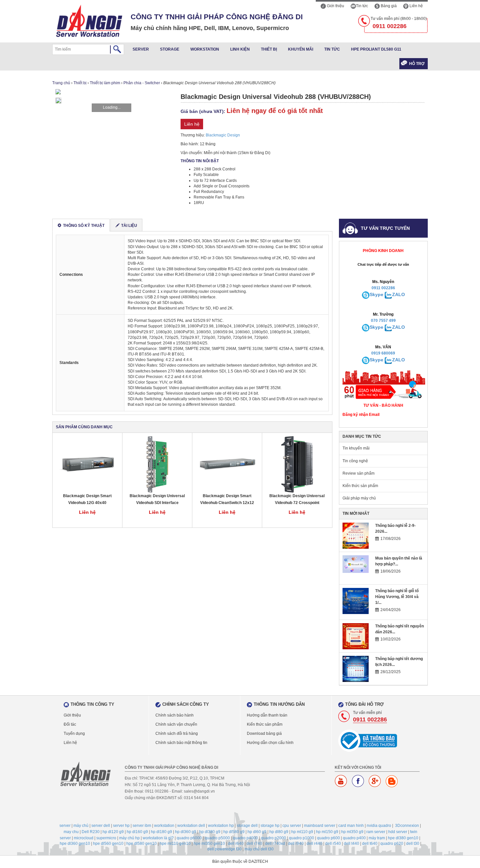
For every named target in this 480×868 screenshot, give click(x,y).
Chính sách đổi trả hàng (176, 733)
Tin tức (362, 6)
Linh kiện (240, 49)
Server (141, 49)
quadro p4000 (245, 838)
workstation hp (221, 825)
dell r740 (254, 843)
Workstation (204, 49)
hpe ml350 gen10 (209, 843)
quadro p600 (328, 838)
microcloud (83, 838)
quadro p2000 (273, 838)
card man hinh (351, 825)
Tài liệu (129, 225)
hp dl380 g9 (209, 831)
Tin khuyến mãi (356, 448)
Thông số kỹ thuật (83, 225)
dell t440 (351, 843)
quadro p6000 (189, 838)
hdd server (397, 831)
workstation (164, 825)
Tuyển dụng (74, 733)
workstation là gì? (158, 838)
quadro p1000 (301, 838)
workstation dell (191, 825)
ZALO (398, 294)
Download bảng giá (264, 733)
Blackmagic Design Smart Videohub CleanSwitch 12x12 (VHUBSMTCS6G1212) (227, 500)
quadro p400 (354, 838)
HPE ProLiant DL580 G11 (376, 49)
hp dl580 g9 (234, 831)
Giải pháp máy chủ (359, 498)
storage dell (247, 825)
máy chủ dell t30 (259, 849)
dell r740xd (275, 843)
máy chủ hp (129, 838)
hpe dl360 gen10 (75, 843)
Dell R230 (91, 831)
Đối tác (70, 724)
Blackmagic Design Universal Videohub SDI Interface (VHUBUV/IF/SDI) (157, 500)
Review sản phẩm (359, 473)
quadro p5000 (217, 838)
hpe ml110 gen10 (175, 843)
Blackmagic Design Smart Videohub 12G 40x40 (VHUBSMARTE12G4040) (87, 500)
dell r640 (236, 843)
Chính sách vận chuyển (176, 724)
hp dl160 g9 (137, 831)
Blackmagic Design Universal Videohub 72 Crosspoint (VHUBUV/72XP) (297, 500)
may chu (71, 831)
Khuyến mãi (300, 49)
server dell (100, 825)
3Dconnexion (407, 825)
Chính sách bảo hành (174, 715)
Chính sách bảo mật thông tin (181, 742)
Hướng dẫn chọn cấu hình (270, 742)
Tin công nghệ (355, 461)
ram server (375, 831)
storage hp (270, 825)
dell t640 (369, 843)
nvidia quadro (379, 825)
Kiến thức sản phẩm (360, 485)
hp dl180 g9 (161, 831)
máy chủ (80, 825)
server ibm (142, 825)
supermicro (106, 838)
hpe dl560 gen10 (108, 843)
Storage (169, 49)
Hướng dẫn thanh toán (267, 715)
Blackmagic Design (223, 135)
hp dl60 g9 (257, 831)
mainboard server (319, 825)
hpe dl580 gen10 (141, 843)
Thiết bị (269, 49)
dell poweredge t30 (224, 849)
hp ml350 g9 (352, 831)
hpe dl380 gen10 (403, 838)
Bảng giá (388, 6)
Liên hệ (415, 6)
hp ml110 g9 (302, 831)
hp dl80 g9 (278, 831)
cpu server (291, 825)
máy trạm (377, 838)
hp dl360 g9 (185, 831)
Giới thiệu (335, 6)
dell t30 (412, 843)
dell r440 (314, 843)
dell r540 (333, 843)
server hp (121, 825)
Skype (376, 294)
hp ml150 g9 (327, 831)
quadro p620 (391, 843)
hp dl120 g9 (113, 831)
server (65, 825)
